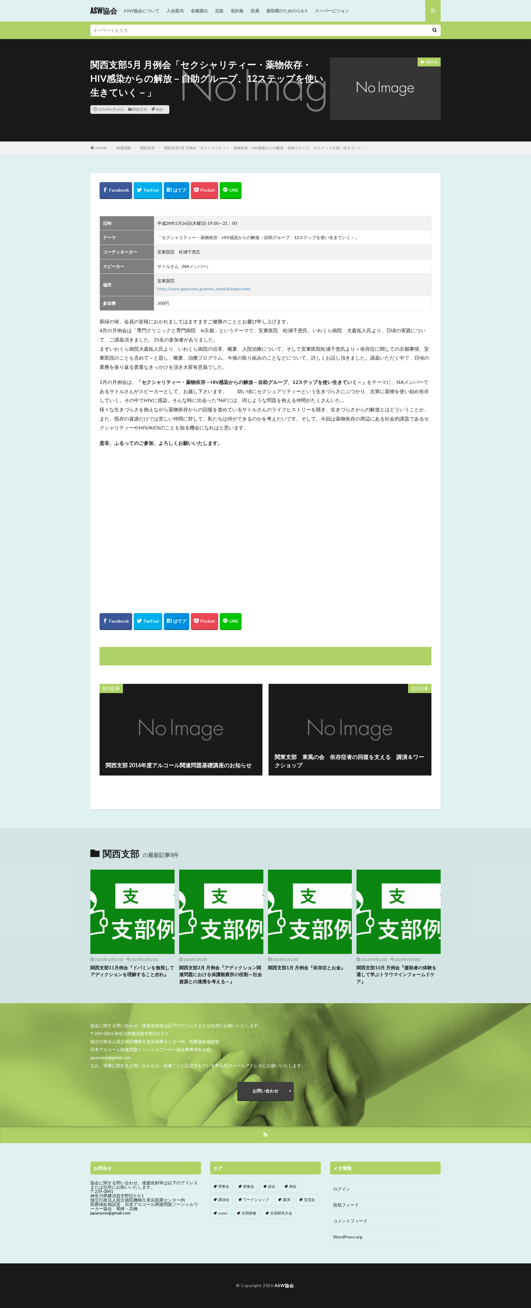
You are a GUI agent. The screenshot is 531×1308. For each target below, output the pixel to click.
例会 (159, 109)
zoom (223, 1213)
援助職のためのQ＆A (287, 10)
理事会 (223, 1186)
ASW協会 (103, 10)
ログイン (341, 1188)
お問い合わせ (265, 1090)
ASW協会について (141, 10)
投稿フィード (346, 1204)
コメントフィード (350, 1220)
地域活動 (123, 148)
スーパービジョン (332, 10)
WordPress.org (347, 1236)
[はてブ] (176, 190)
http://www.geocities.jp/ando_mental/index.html (203, 288)
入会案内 (175, 10)
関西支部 (139, 109)
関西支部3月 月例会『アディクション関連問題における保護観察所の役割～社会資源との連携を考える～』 (220, 974)
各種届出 (199, 10)
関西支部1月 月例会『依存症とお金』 (306, 967)
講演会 (223, 1199)
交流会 (309, 1199)
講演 (286, 1199)
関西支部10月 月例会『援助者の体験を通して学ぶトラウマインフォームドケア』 (396, 974)
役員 (255, 10)
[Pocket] (204, 190)
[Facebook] (116, 190)
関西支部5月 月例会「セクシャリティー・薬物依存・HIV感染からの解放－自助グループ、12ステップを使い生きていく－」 (266, 148)
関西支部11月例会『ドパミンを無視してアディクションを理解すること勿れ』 (132, 971)
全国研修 (249, 1213)
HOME (101, 148)
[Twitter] (148, 190)
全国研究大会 (281, 1213)
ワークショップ (256, 1199)
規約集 (237, 10)
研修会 (248, 1186)
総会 (271, 1186)
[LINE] (231, 190)
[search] (434, 30)
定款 (219, 10)
